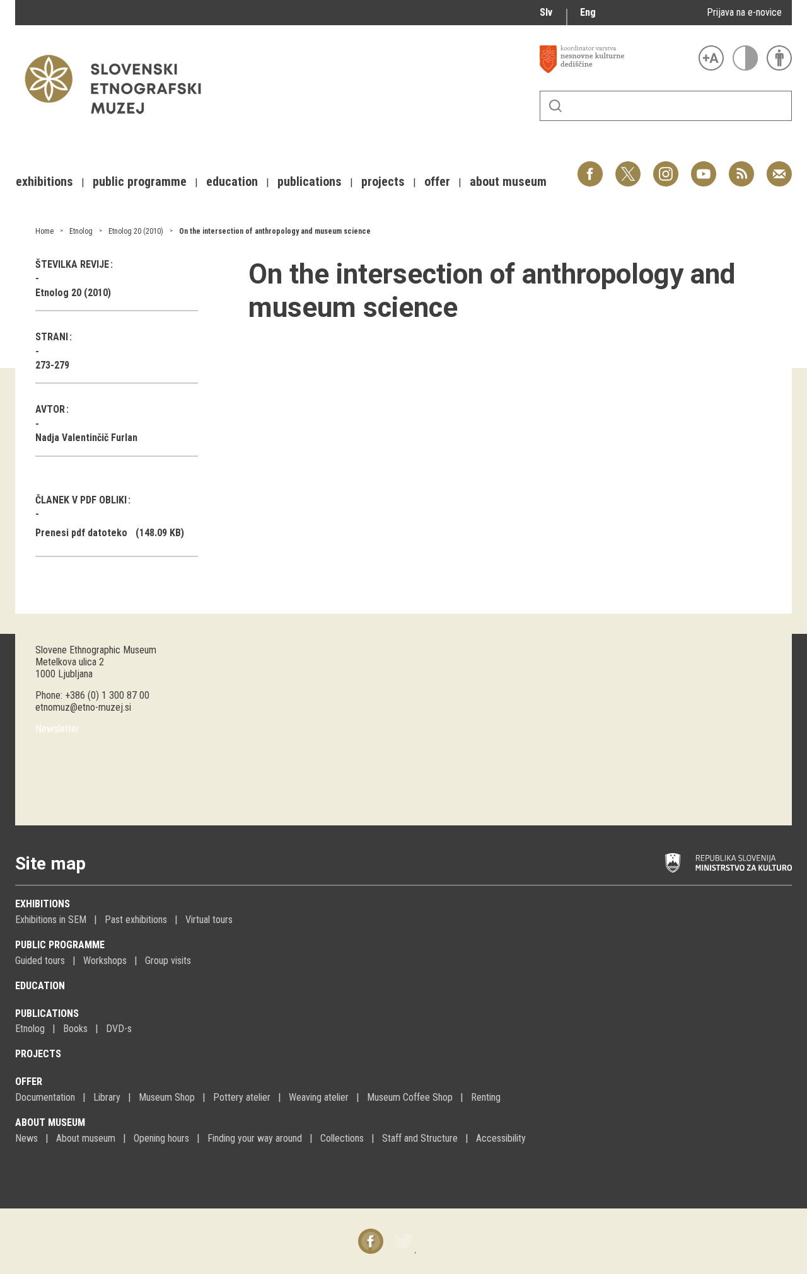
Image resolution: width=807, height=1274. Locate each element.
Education (40, 986)
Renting (486, 1097)
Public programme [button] (140, 181)
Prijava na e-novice (744, 12)
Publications (47, 1013)
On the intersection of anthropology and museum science (275, 231)
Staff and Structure (420, 1138)
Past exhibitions (136, 920)
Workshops (105, 961)
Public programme (60, 945)
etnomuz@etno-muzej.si (83, 707)
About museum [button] (508, 181)
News (26, 1138)
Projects (38, 1054)
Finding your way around (254, 1138)
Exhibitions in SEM (50, 920)
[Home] (119, 120)
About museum (50, 1122)
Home (44, 231)
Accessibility (501, 1138)
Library (106, 1097)
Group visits (168, 961)
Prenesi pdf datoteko (81, 533)
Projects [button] (383, 181)
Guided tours (40, 961)
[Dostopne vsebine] (779, 58)
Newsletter (57, 729)
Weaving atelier (319, 1097)
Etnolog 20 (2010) (135, 231)
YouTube (703, 167)
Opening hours (161, 1138)
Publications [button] (309, 181)
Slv (546, 12)
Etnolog (81, 231)
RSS (738, 167)
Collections (342, 1138)
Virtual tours (209, 920)
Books (75, 1029)
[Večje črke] (711, 58)
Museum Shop (167, 1097)
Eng (588, 12)
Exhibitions (42, 904)
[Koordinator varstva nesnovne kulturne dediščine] (616, 59)
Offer (28, 1081)
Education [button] (232, 181)
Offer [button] (437, 181)
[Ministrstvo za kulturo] (728, 863)
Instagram (665, 167)
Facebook (590, 167)
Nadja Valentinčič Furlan (86, 438)
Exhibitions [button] (44, 181)
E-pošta (779, 167)
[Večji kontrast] (745, 58)
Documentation (45, 1097)
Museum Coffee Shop (410, 1097)
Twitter (628, 167)
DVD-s (119, 1029)
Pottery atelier (241, 1097)
